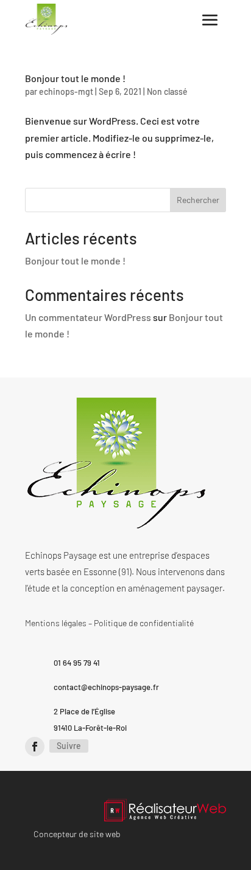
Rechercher (198, 200)
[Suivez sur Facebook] (34, 746)
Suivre (69, 746)
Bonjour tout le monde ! (75, 78)
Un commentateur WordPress (88, 317)
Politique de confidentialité (144, 623)
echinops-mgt (66, 91)
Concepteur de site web (77, 834)
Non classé (167, 91)
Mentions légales (56, 623)
